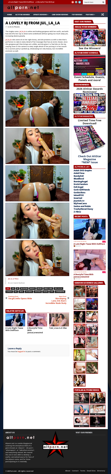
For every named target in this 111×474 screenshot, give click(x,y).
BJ (17, 288)
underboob (60, 291)
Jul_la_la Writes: (13, 279)
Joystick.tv (79, 200)
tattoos (38, 291)
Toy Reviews (77, 15)
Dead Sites (91, 471)
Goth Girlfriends (82, 189)
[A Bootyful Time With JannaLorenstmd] (37, 319)
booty (32, 288)
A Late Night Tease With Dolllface (14, 329)
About (67, 471)
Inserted (78, 198)
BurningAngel (80, 181)
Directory (101, 471)
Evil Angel (78, 186)
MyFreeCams (80, 203)
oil (16, 291)
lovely (9, 291)
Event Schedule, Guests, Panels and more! (89, 78)
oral (21, 291)
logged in (21, 351)
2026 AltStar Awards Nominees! (89, 90)
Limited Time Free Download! (89, 121)
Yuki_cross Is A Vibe (54, 2)
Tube (21, 20)
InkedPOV (79, 195)
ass (13, 288)
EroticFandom (81, 184)
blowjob (24, 288)
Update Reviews (40, 15)
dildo (39, 288)
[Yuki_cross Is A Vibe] (59, 319)
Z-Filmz (77, 211)
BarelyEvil (78, 175)
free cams (48, 288)
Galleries (11, 20)
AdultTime (79, 173)
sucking (29, 291)
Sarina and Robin (82, 206)
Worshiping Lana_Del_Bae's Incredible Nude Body (56, 300)
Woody (78, 246)
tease (45, 291)
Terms (82, 471)
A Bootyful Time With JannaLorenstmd (30, 2)
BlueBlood (79, 178)
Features (90, 15)
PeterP (78, 279)
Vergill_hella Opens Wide (20, 298)
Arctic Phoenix (15, 27)
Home (9, 15)
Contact (75, 471)
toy (51, 291)
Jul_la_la (22, 31)
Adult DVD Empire (83, 170)
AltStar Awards (22, 15)
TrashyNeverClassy (83, 208)
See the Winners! (89, 48)
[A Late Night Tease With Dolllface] (15, 319)
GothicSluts (79, 192)
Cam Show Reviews (60, 15)
